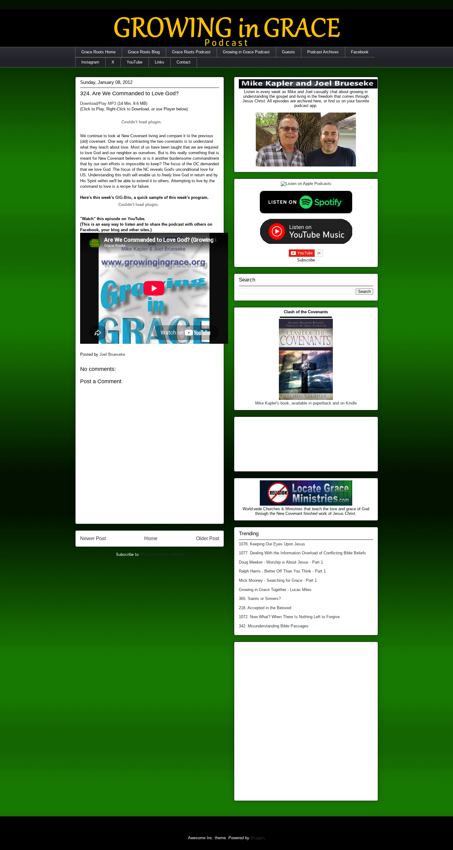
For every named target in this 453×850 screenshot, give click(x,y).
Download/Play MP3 (98, 103)
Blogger (257, 838)
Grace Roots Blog (144, 52)
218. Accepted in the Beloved (265, 608)
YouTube (134, 62)
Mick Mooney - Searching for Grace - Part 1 (278, 580)
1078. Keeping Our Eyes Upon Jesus (272, 544)
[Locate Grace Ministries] (306, 504)
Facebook (360, 52)
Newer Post (93, 538)
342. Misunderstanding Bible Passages (273, 626)
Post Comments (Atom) (162, 554)
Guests (288, 52)
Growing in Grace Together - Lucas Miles (275, 589)
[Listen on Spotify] (306, 212)
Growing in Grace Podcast (246, 52)
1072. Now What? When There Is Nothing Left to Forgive (289, 616)
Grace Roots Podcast (191, 52)
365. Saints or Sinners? (260, 598)
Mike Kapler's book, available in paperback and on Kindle (306, 403)
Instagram (90, 62)
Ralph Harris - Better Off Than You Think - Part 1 (282, 571)
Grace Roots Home (98, 52)
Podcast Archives (323, 52)
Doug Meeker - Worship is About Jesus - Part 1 (281, 562)
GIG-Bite (123, 197)
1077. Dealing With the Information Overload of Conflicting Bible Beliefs (302, 553)
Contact (183, 62)
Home (150, 538)
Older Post (207, 538)
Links (159, 62)
